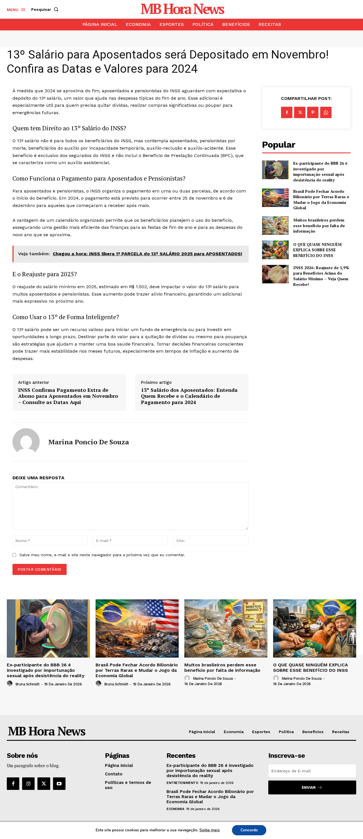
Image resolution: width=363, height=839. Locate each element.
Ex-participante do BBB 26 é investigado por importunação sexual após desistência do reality (320, 171)
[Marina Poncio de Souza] (26, 441)
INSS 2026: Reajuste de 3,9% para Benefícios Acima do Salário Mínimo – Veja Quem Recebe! (321, 276)
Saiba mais (209, 830)
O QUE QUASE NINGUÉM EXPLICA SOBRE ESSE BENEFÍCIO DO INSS (317, 250)
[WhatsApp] (326, 112)
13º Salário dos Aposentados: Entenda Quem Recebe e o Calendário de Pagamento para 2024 (189, 396)
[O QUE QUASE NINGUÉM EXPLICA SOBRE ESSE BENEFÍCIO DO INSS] (275, 249)
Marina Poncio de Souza (88, 442)
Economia (175, 809)
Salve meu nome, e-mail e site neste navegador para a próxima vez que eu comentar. (102, 555)
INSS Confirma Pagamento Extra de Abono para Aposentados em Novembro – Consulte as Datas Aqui (68, 396)
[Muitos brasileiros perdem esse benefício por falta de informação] (275, 225)
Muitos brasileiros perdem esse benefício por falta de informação (319, 225)
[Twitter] (299, 112)
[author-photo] (10, 684)
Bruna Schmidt (27, 684)
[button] (46, 9)
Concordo (249, 830)
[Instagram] (28, 783)
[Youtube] (59, 783)
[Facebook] (286, 112)
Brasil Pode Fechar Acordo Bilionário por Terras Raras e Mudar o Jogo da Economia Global (321, 200)
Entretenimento (182, 783)
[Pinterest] (312, 112)
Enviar (309, 787)
